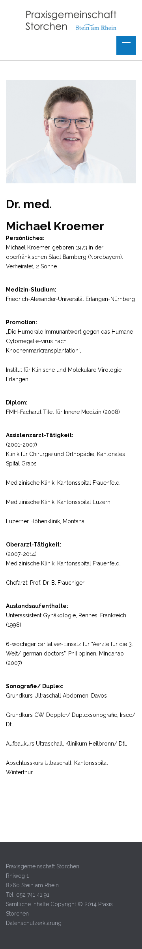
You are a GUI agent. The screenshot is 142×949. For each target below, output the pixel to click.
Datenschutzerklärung (34, 923)
